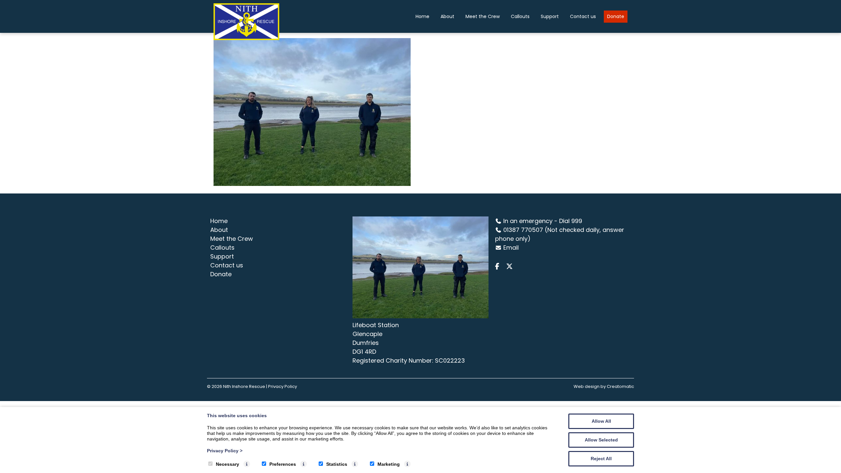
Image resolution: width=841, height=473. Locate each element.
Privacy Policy (224, 450)
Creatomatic (620, 386)
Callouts (520, 16)
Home (422, 16)
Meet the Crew (483, 16)
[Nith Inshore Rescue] (246, 38)
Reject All (601, 458)
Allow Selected (601, 439)
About (447, 16)
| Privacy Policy (281, 386)
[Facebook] (500, 266)
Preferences (282, 464)
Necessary (227, 464)
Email (511, 247)
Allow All (601, 421)
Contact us (583, 16)
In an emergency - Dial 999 (542, 221)
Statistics (336, 464)
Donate (615, 16)
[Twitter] (511, 266)
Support (550, 16)
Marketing (388, 464)
